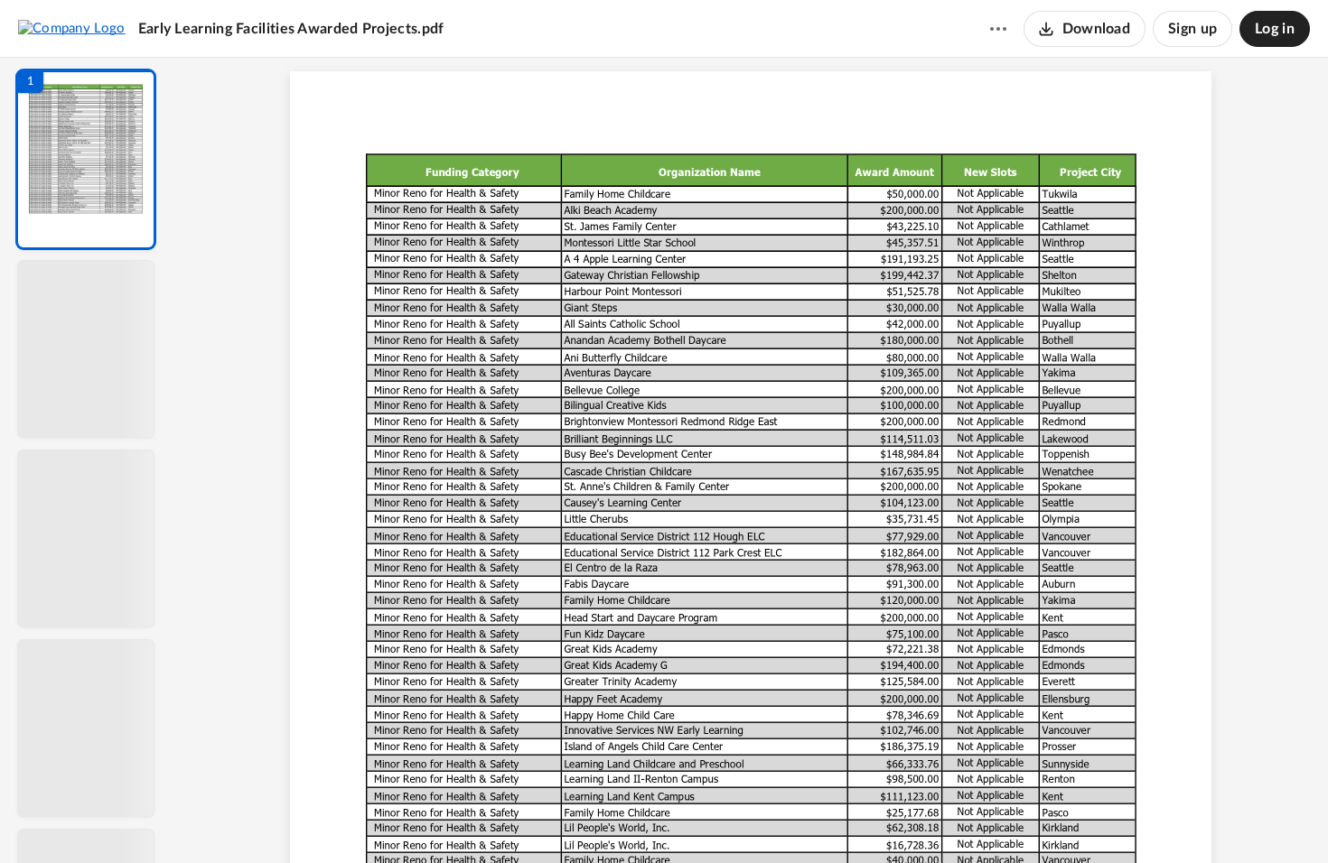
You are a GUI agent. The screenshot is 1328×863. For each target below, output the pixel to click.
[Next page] (714, 819)
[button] (86, 159)
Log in (1275, 29)
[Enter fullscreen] (916, 818)
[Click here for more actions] (998, 29)
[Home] (72, 28)
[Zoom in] (814, 819)
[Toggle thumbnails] (584, 818)
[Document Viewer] (750, 460)
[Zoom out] (752, 819)
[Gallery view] (884, 818)
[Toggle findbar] (617, 818)
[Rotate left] (850, 818)
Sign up (1192, 29)
